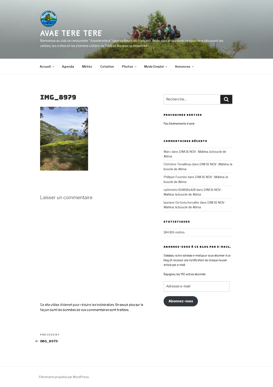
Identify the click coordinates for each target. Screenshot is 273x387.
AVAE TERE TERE (71, 33)
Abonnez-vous (180, 301)
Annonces (182, 66)
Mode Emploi (154, 66)
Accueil (45, 66)
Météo (87, 66)
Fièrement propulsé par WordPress (64, 377)
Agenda (68, 66)
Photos (127, 66)
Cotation (107, 66)
